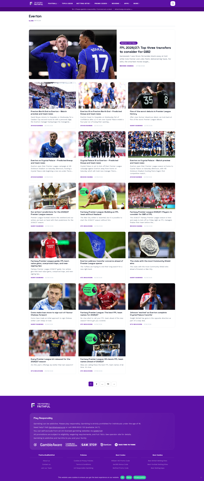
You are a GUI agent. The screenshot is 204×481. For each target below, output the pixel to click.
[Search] (172, 3)
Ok (122, 477)
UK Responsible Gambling (83, 468)
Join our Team (46, 468)
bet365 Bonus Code (120, 464)
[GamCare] (106, 444)
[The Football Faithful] (36, 3)
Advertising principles (123, 9)
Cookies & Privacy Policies (83, 461)
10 (108, 384)
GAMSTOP (97, 431)
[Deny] (201, 477)
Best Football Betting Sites (157, 464)
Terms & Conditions (83, 464)
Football (52, 3)
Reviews (115, 3)
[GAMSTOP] (89, 444)
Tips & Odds (67, 3)
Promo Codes (101, 3)
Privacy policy (139, 477)
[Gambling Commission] (71, 444)
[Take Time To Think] (125, 444)
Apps (126, 3)
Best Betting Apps (157, 468)
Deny (129, 477)
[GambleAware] (51, 444)
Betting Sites (82, 3)
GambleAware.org (57, 427)
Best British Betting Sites (157, 461)
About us (46, 461)
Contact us (46, 464)
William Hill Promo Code (120, 461)
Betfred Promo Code (120, 468)
